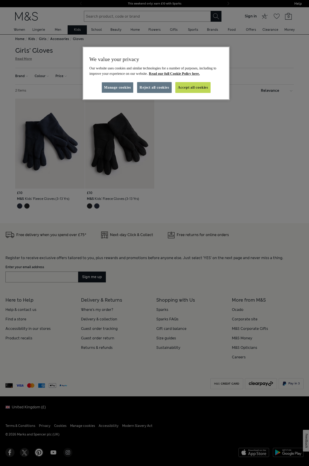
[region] (156, 73)
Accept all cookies (193, 87)
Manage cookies (117, 87)
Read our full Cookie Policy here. (174, 74)
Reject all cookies (154, 87)
